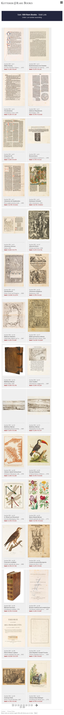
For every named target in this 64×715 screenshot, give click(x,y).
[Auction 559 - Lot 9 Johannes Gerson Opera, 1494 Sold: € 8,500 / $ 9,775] (14, 233)
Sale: (27, 15)
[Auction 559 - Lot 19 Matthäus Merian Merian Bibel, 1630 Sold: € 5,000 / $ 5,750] (14, 375)
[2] (36, 705)
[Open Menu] (61, 2)
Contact (3, 711)
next (35, 713)
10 (23, 707)
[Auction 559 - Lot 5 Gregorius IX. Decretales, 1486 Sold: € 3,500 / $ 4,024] (14, 150)
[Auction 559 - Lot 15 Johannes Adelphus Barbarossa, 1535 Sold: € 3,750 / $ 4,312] (39, 286)
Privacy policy (11, 711)
